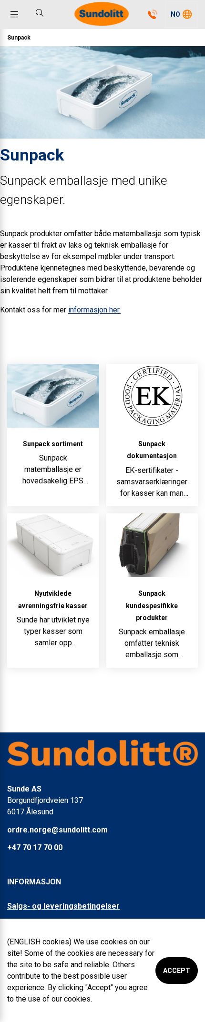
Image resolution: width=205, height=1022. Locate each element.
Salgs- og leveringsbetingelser (63, 906)
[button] (181, 14)
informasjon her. (94, 309)
